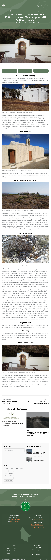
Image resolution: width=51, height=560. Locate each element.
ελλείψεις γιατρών (19, 478)
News (18, 11)
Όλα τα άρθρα (19, 22)
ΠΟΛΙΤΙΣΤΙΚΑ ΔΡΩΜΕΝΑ (11, 421)
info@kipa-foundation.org (37, 527)
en (41, 5)
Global (16, 468)
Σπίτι (13, 22)
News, (35, 448)
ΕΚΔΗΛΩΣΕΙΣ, (40, 448)
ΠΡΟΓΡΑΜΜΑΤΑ (37, 457)
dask (12, 468)
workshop (18, 471)
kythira (21, 468)
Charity (6, 468)
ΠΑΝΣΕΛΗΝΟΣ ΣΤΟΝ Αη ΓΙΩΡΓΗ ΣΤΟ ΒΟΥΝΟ (39, 453)
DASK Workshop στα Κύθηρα (38, 461)
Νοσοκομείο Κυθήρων (9, 475)
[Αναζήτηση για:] (14, 450)
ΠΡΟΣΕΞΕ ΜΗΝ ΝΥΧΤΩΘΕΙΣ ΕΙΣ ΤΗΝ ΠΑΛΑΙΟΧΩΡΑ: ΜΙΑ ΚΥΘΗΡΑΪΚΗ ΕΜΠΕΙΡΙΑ (37, 433)
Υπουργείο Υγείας (8, 478)
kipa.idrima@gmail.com (37, 524)
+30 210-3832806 (38, 519)
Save (6, 471)
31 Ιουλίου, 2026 (36, 451)
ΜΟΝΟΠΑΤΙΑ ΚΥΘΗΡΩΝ (24, 11)
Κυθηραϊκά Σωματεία (9, 473)
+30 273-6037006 (15, 519)
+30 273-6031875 (14, 521)
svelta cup (12, 471)
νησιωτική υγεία (8, 480)
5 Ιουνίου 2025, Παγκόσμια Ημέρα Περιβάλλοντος (12, 424)
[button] (48, 5)
